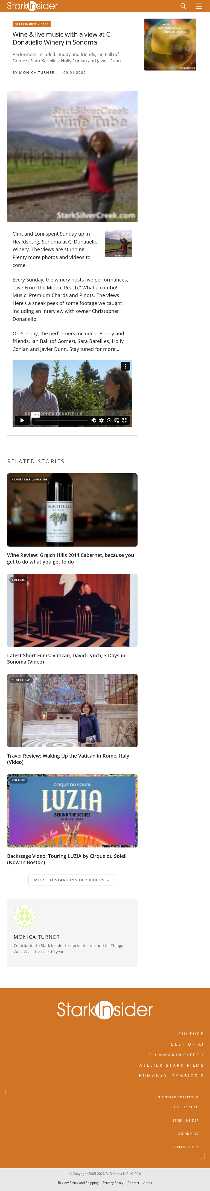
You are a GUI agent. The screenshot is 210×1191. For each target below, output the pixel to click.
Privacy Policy (113, 1182)
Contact (133, 1182)
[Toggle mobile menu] (199, 6)
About (147, 1182)
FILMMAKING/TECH (177, 1054)
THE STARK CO (186, 1107)
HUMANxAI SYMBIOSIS (172, 1075)
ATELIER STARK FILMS (172, 1065)
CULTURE (191, 1033)
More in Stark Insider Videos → (72, 879)
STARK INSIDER (186, 1120)
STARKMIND (188, 1134)
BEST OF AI (188, 1044)
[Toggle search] (183, 6)
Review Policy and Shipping (78, 1182)
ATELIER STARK (186, 1147)
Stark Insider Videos (31, 24)
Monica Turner (37, 72)
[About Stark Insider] (170, 45)
